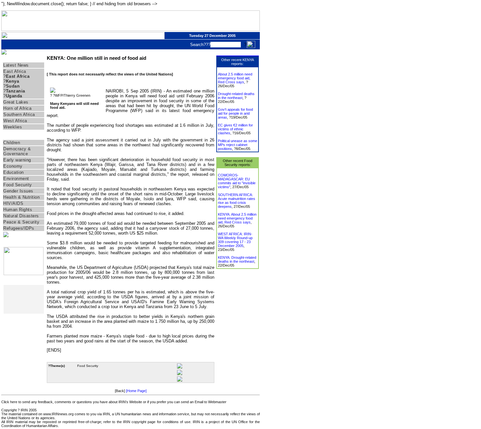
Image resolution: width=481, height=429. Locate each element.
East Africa (14, 71)
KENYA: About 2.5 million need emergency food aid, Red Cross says (237, 218)
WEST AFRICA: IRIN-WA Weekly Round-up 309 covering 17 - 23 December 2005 (235, 240)
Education (13, 172)
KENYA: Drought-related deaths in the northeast (237, 259)
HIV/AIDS (13, 203)
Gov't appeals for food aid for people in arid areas (235, 113)
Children (11, 142)
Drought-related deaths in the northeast (236, 96)
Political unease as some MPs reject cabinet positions (237, 145)
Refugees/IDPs (18, 228)
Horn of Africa (17, 108)
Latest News (16, 65)
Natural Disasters (21, 215)
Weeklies (12, 126)
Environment (16, 178)
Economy (13, 166)
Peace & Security (21, 222)
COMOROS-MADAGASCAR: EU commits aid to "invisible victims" (237, 181)
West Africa (15, 120)
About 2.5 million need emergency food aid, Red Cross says (235, 78)
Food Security (17, 184)
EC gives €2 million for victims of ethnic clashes (235, 129)
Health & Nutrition (21, 197)
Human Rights (17, 209)
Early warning (17, 159)
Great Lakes (15, 102)
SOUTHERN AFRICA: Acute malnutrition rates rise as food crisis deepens (236, 200)
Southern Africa (19, 114)
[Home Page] (136, 391)
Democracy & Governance (17, 151)
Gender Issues (18, 191)
